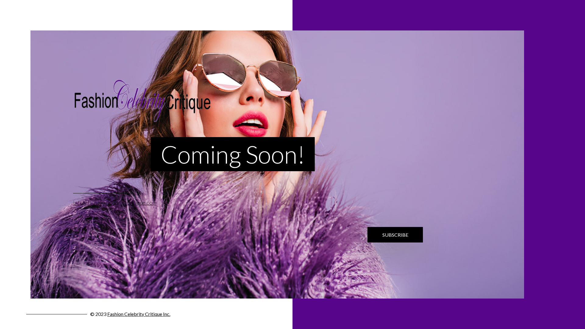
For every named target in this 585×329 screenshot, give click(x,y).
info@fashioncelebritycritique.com (115, 203)
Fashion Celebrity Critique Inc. (138, 314)
